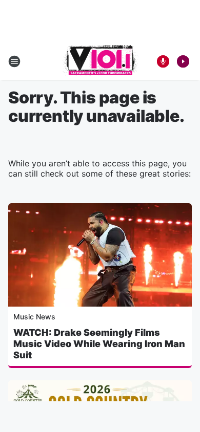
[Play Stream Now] (183, 61)
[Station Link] (100, 61)
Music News (34, 316)
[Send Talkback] (163, 61)
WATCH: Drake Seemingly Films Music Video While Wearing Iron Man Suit (99, 343)
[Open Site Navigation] (14, 61)
